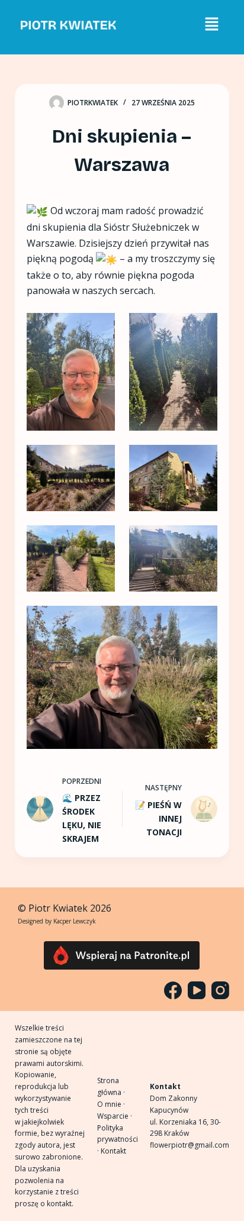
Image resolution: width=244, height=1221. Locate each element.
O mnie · (111, 1104)
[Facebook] (173, 990)
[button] (211, 24)
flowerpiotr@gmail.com (189, 1145)
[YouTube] (197, 990)
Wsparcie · (114, 1116)
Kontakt (113, 1151)
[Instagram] (220, 990)
